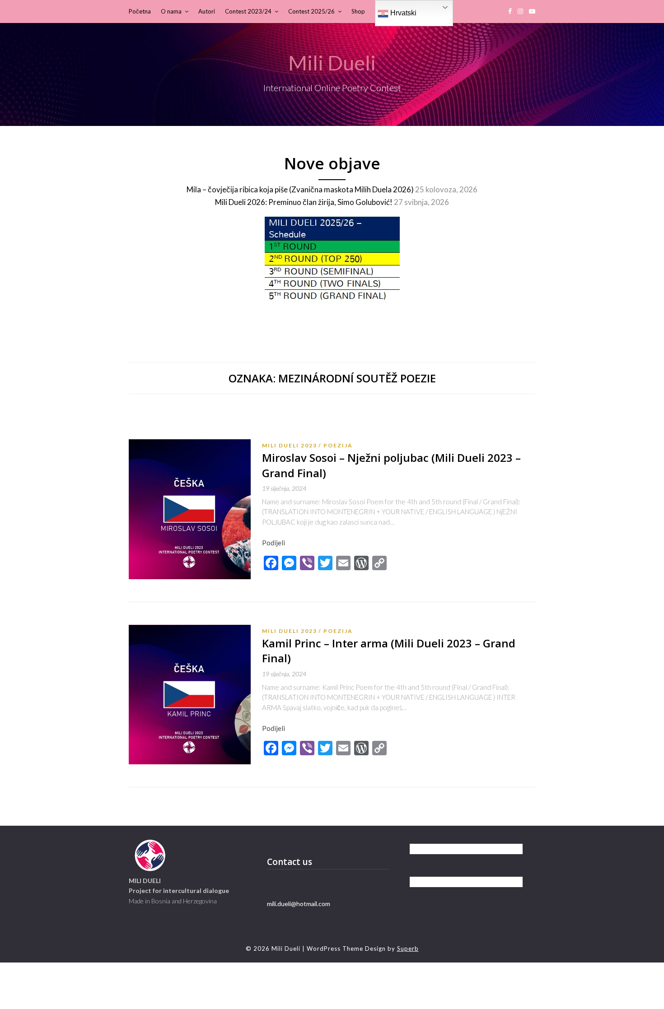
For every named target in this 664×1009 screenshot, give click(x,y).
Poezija (338, 445)
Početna (140, 11)
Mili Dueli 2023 (289, 445)
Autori (206, 11)
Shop (358, 11)
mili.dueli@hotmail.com (298, 903)
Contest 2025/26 (311, 11)
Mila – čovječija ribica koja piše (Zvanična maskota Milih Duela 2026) (300, 189)
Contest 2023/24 (248, 11)
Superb (408, 948)
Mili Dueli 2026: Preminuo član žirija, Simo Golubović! (304, 202)
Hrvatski (402, 13)
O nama (171, 11)
